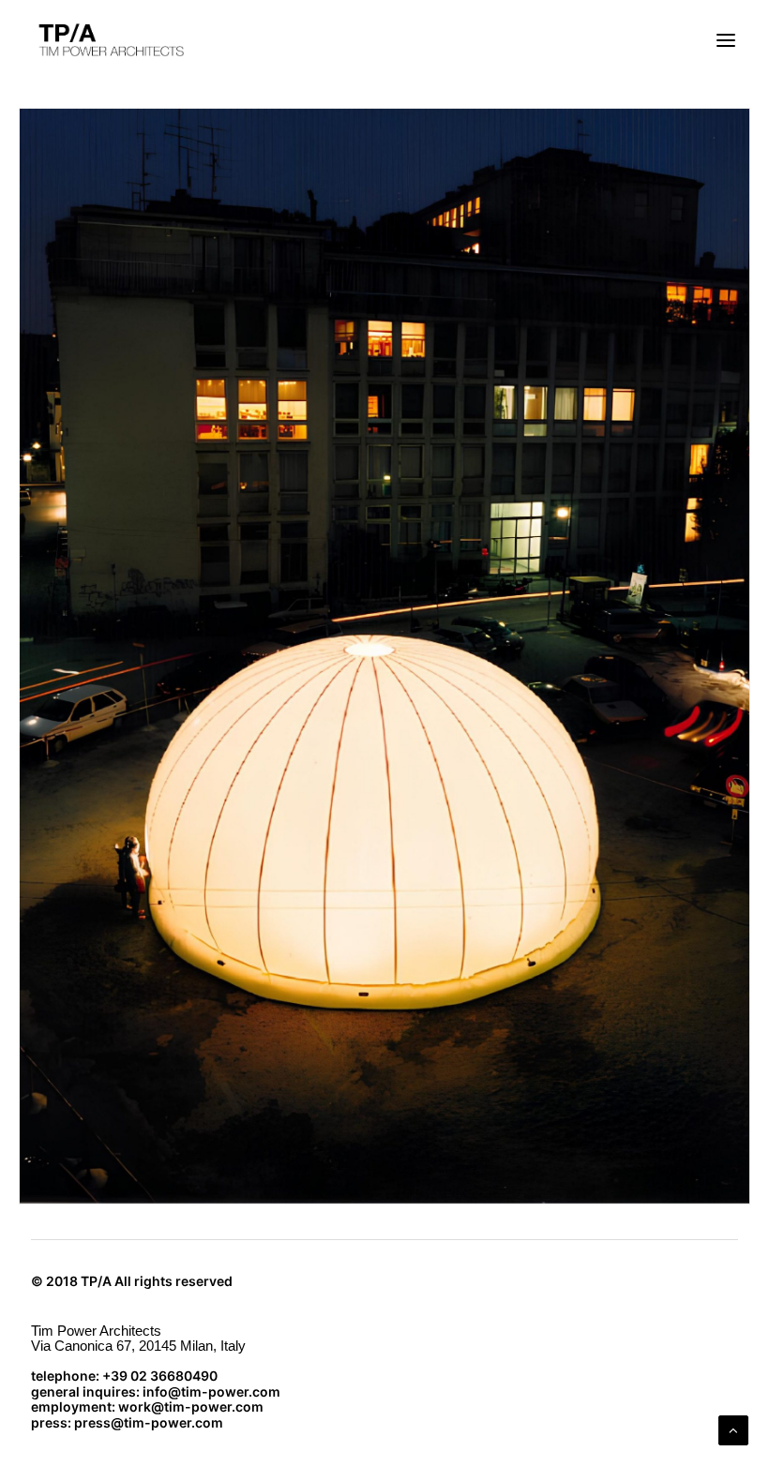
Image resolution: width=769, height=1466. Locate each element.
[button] (726, 40)
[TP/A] (109, 40)
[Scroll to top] (733, 1429)
